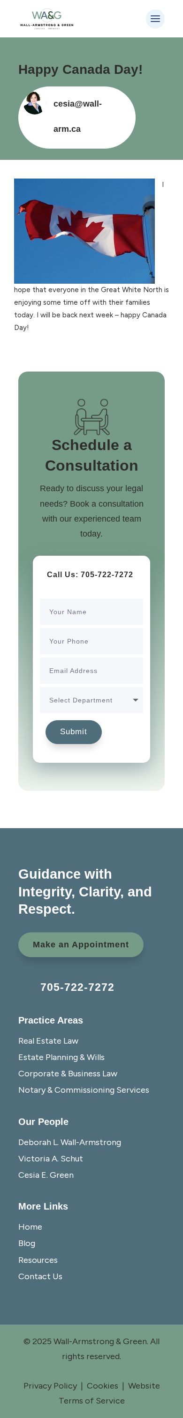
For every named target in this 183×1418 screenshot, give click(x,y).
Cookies (102, 1386)
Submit (73, 731)
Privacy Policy (50, 1386)
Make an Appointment (81, 944)
